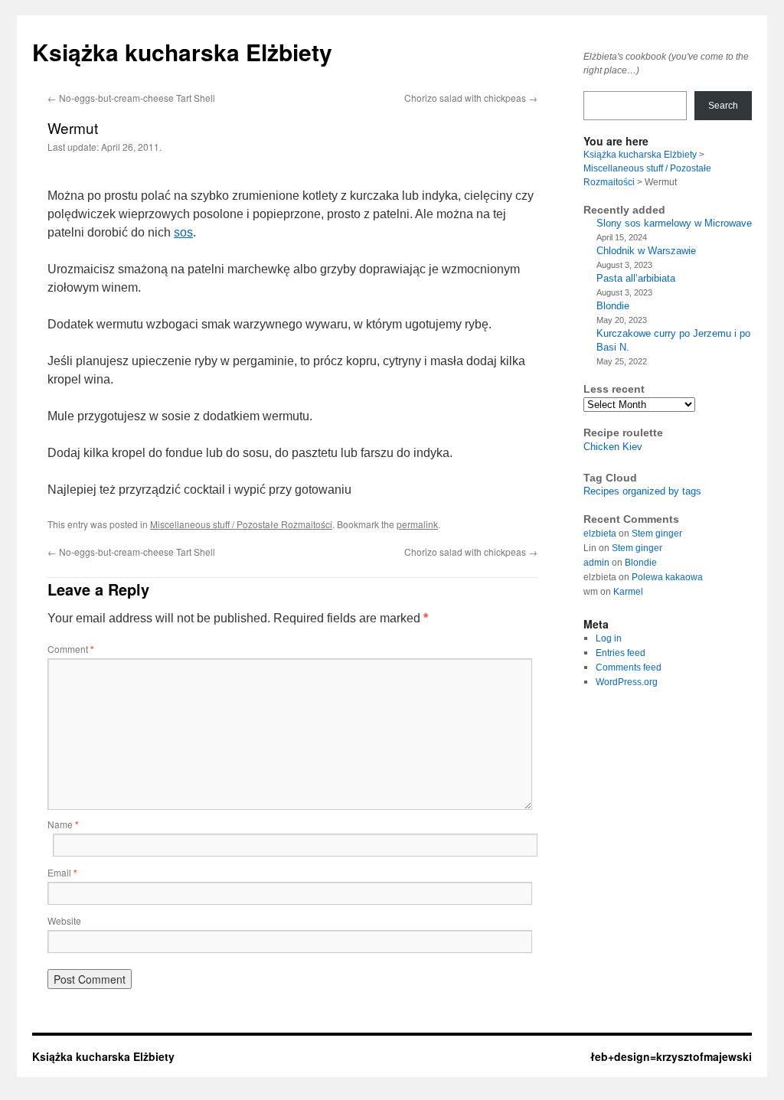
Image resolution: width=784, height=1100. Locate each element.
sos (183, 232)
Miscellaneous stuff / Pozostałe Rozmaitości (241, 523)
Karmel (628, 591)
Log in (609, 638)
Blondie (612, 306)
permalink (417, 523)
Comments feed (629, 667)
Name (63, 824)
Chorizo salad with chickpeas (470, 97)
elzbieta (599, 533)
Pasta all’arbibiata (635, 278)
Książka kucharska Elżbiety (182, 51)
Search (723, 105)
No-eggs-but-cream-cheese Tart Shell (131, 97)
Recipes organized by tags (642, 491)
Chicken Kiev (612, 446)
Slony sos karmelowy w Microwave (674, 223)
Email (62, 872)
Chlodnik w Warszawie (646, 250)
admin (596, 562)
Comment (70, 648)
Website (64, 920)
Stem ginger (657, 533)
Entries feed (620, 653)
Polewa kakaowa (667, 577)
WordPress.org (627, 682)
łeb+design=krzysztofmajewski (671, 1056)
